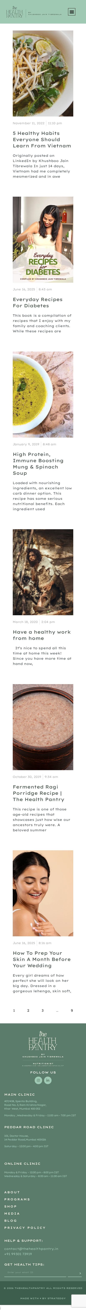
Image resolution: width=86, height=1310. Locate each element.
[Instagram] (38, 1080)
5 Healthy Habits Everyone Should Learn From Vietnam (42, 139)
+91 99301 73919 (18, 1254)
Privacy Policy (25, 1228)
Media (12, 1213)
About (12, 1192)
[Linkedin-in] (48, 1080)
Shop (10, 1206)
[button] (71, 11)
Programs (17, 1199)
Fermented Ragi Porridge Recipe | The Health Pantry (38, 793)
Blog (10, 1221)
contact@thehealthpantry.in (31, 1249)
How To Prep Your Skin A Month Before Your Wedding (42, 959)
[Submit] (75, 1273)
